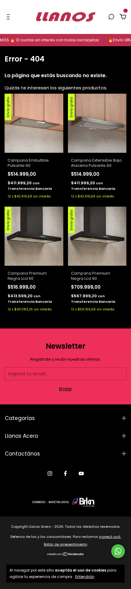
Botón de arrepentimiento (65, 544)
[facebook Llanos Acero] (65, 474)
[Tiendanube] (66, 554)
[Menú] (9, 17)
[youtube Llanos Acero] (81, 474)
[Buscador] (111, 17)
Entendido (84, 576)
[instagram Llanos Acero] (49, 474)
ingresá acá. (110, 536)
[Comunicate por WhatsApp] (118, 551)
